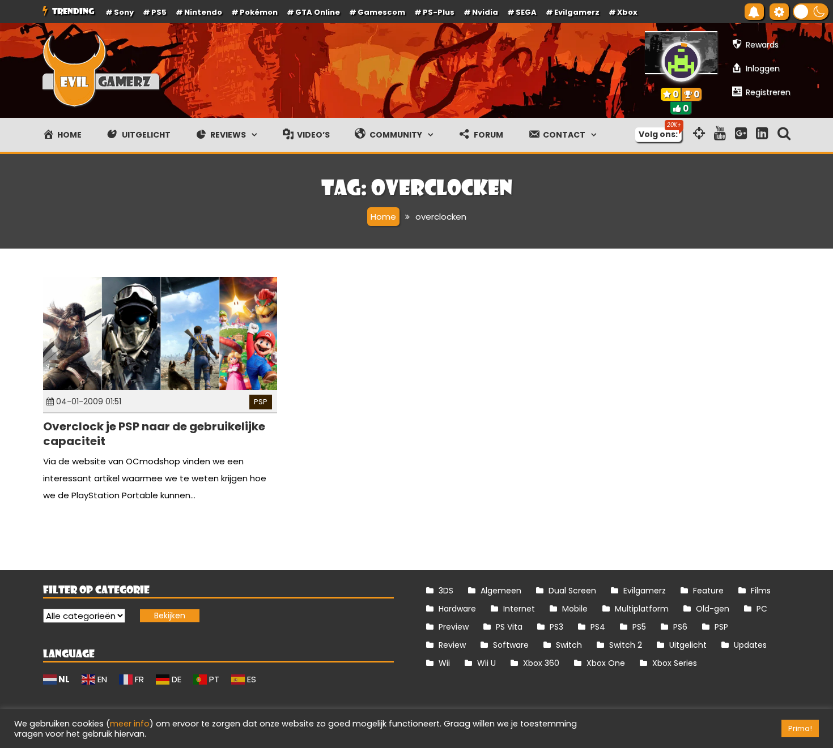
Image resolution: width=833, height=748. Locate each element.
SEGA (526, 12)
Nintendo (203, 12)
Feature (708, 590)
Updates (750, 645)
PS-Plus (438, 12)
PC (761, 608)
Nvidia (485, 12)
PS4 (597, 626)
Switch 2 (625, 645)
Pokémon (259, 12)
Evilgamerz (577, 12)
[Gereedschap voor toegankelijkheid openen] (779, 11)
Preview (454, 626)
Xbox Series (674, 663)
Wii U (486, 663)
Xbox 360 (541, 663)
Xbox (627, 12)
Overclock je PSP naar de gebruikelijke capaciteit (154, 433)
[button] (810, 11)
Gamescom (381, 12)
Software (511, 645)
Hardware (457, 608)
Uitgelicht (688, 645)
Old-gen (712, 608)
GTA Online (317, 12)
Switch (569, 645)
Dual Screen (572, 590)
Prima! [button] (800, 728)
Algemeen (501, 590)
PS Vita (509, 626)
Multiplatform (642, 608)
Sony (124, 12)
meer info (130, 723)
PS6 (680, 626)
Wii (444, 663)
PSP (260, 401)
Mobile (575, 608)
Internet (519, 608)
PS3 (556, 626)
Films (761, 590)
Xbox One (605, 663)
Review (452, 645)
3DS (446, 590)
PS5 (159, 12)
